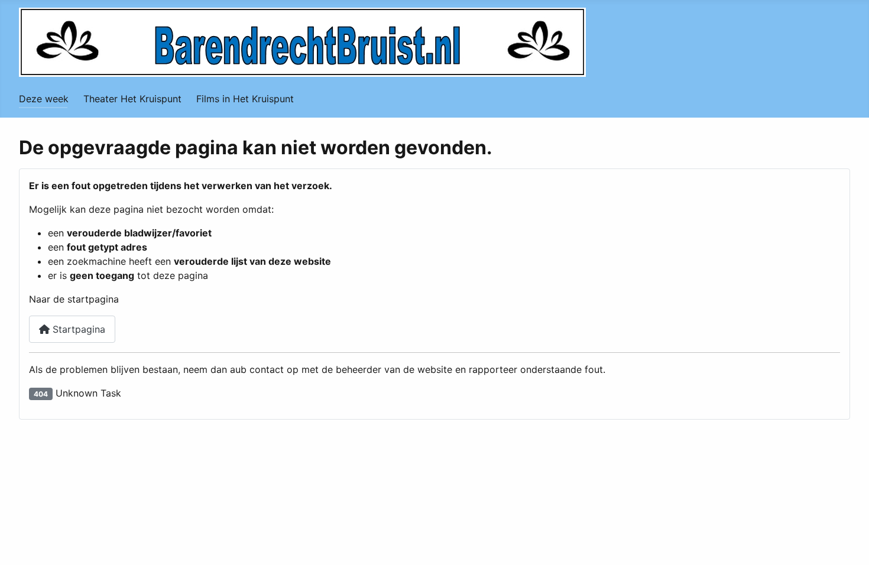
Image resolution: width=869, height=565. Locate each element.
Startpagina (77, 329)
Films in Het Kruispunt (245, 99)
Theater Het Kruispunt (132, 99)
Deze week (44, 99)
